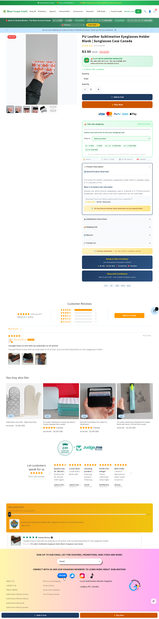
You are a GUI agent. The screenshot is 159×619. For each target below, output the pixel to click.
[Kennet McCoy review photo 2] (28, 359)
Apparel (53, 11)
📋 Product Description (93, 167)
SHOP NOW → (93, 25)
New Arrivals (132, 11)
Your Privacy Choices (51, 594)
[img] (14, 336)
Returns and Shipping (51, 581)
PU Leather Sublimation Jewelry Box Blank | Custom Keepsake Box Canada (59, 423)
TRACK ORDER (11, 590)
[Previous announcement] (7, 30)
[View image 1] (10, 109)
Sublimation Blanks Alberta (17, 599)
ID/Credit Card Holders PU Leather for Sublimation (93, 423)
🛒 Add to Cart (117, 97)
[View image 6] (53, 109)
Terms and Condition (51, 590)
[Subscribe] (99, 561)
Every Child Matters (65, 3)
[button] (66, 310)
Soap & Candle (115, 11)
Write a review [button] (129, 315)
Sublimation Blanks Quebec (17, 607)
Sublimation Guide (46, 3)
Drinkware (42, 11)
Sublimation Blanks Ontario (17, 594)
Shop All (33, 11)
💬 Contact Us (90, 243)
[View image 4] (35, 109)
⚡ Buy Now (117, 104)
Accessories (78, 11)
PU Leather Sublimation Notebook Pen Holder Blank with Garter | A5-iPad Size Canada (133, 423)
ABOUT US (10, 581)
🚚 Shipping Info (91, 227)
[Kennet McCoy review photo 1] (14, 359)
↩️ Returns (88, 235)
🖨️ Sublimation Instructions (95, 219)
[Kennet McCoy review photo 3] (41, 359)
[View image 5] (43, 109)
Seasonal (89, 11)
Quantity (85, 74)
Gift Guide (101, 11)
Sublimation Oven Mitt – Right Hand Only (21, 422)
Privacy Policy (48, 585)
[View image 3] (26, 109)
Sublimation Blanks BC (15, 603)
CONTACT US (11, 585)
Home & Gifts (64, 11)
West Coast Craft (15, 11)
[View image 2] (18, 109)
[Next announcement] (152, 30)
